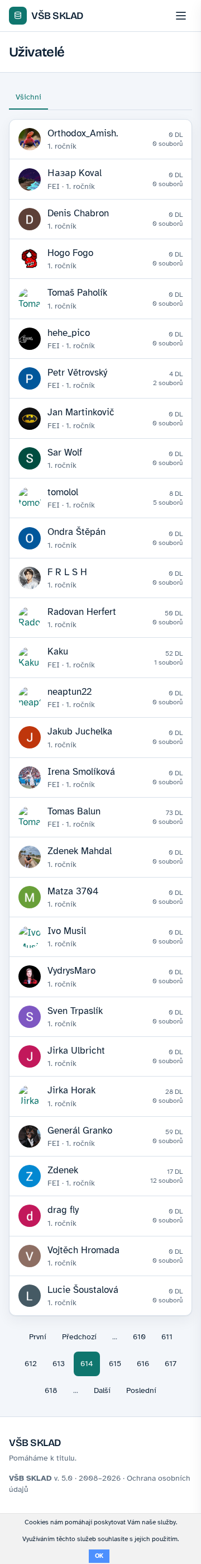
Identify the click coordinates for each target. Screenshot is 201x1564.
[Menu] (181, 15)
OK (99, 1556)
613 (58, 1363)
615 (115, 1363)
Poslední (141, 1390)
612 (31, 1363)
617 (170, 1363)
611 (167, 1337)
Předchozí (79, 1337)
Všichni (28, 97)
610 (139, 1337)
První (37, 1337)
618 (51, 1390)
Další (102, 1390)
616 (143, 1363)
